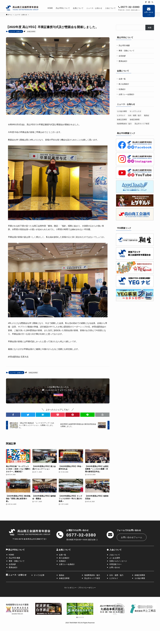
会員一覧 (122, 78)
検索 (149, 27)
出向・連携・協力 (134, 115)
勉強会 (146, 115)
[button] (13, 415)
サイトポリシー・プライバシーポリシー (80, 587)
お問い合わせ (148, 12)
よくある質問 (114, 557)
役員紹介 (122, 89)
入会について (114, 554)
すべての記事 (39, 575)
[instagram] (149, 2)
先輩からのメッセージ (118, 561)
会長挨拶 (122, 55)
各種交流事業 (122, 119)
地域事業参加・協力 (124, 123)
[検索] (152, 2)
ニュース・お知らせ (16, 31)
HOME (11, 554)
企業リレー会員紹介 (126, 94)
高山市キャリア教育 (142, 123)
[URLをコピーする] (102, 415)
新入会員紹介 (124, 84)
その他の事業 (122, 111)
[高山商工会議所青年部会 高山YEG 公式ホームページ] (22, 7)
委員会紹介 (123, 61)
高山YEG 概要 (124, 45)
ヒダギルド (121, 115)
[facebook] (146, 2)
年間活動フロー (115, 564)
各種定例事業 (31, 31)
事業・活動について (126, 50)
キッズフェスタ (135, 111)
